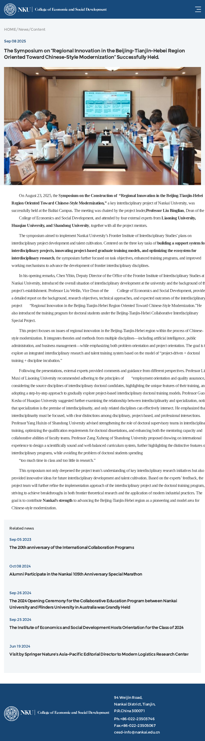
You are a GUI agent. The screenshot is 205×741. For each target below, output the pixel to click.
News (23, 29)
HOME (10, 29)
